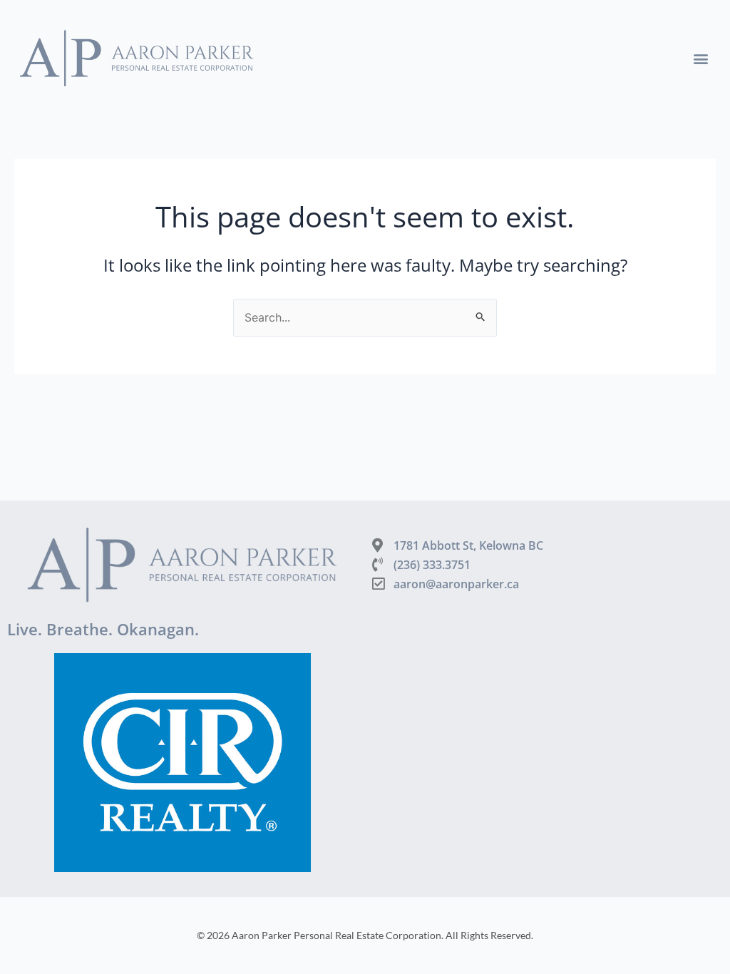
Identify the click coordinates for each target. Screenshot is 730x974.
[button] (700, 58)
